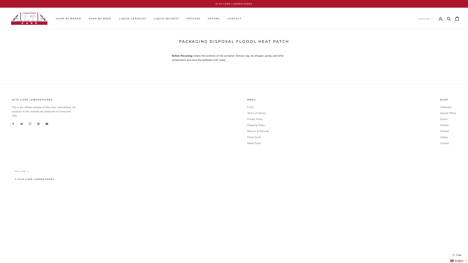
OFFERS (214, 18)
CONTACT (234, 18)
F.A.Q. (250, 107)
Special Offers (448, 113)
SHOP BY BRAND (68, 18)
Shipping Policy (256, 125)
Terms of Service (256, 113)
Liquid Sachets (166, 18)
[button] (459, 261)
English (424, 19)
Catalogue (446, 107)
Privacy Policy (255, 119)
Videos (444, 137)
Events (444, 119)
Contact (444, 143)
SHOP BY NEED (100, 18)
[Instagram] (30, 123)
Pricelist (444, 131)
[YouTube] (47, 123)
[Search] (449, 18)
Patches (193, 18)
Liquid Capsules (132, 18)
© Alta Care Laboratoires (34, 179)
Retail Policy (254, 143)
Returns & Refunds (258, 131)
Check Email (254, 137)
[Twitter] (21, 123)
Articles (444, 125)
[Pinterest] (38, 123)
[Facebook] (13, 123)
